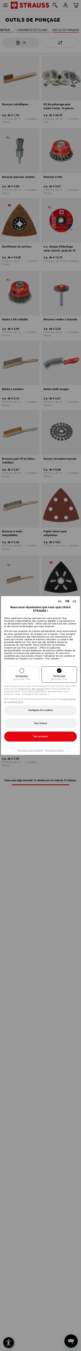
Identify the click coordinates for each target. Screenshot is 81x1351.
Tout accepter (40, 736)
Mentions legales (54, 750)
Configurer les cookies (40, 710)
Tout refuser (40, 723)
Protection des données (30, 750)
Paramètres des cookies (31, 688)
